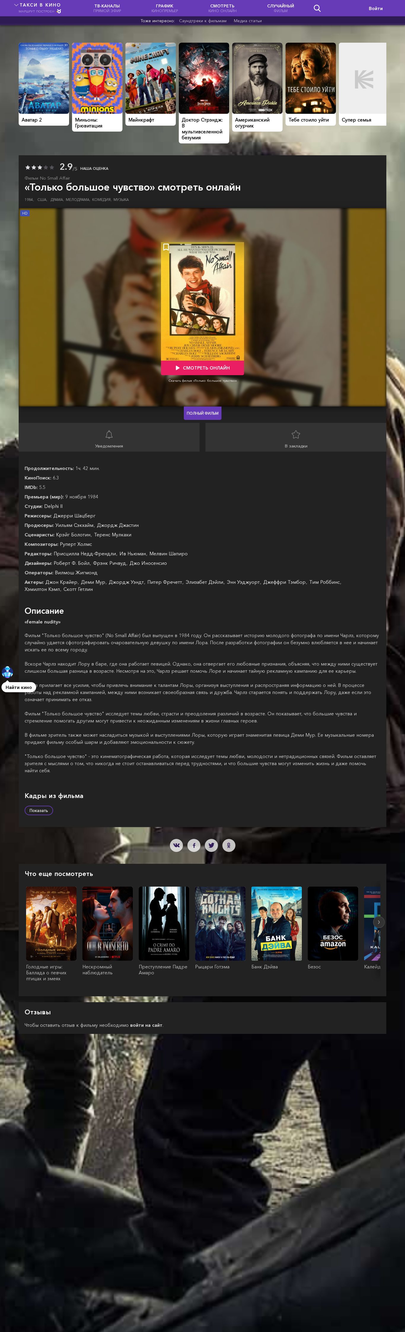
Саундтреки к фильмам (203, 20)
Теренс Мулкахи (112, 535)
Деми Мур (94, 582)
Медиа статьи (248, 20)
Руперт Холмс (76, 544)
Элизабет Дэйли (205, 582)
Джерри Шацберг (74, 516)
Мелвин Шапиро (168, 554)
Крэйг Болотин (74, 535)
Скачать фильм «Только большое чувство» (203, 380)
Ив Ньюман (133, 554)
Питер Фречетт (165, 582)
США (42, 199)
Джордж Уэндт (127, 582)
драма (57, 199)
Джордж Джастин (118, 525)
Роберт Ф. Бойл (72, 563)
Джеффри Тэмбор (285, 582)
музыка (121, 199)
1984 (29, 199)
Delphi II (53, 506)
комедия (102, 199)
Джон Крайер (62, 582)
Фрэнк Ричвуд (110, 563)
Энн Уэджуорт (244, 582)
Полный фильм (203, 413)
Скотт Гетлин (78, 589)
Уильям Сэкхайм (75, 525)
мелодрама (78, 199)
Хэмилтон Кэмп (43, 589)
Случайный (280, 8)
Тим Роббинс (325, 582)
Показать (39, 810)
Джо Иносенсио (148, 563)
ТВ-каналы (107, 8)
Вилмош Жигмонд (76, 572)
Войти (376, 8)
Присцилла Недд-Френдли (85, 554)
